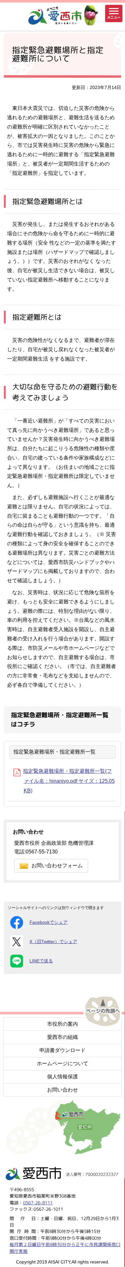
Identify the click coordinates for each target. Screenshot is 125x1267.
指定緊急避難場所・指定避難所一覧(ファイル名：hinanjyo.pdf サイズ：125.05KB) (69, 780)
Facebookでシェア (48, 922)
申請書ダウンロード (62, 1050)
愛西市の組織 (62, 1037)
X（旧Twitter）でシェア (53, 941)
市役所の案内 (62, 1024)
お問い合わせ (62, 1090)
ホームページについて (62, 1063)
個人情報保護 (62, 1076)
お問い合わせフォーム (57, 865)
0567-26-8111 (38, 1202)
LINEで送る (41, 961)
